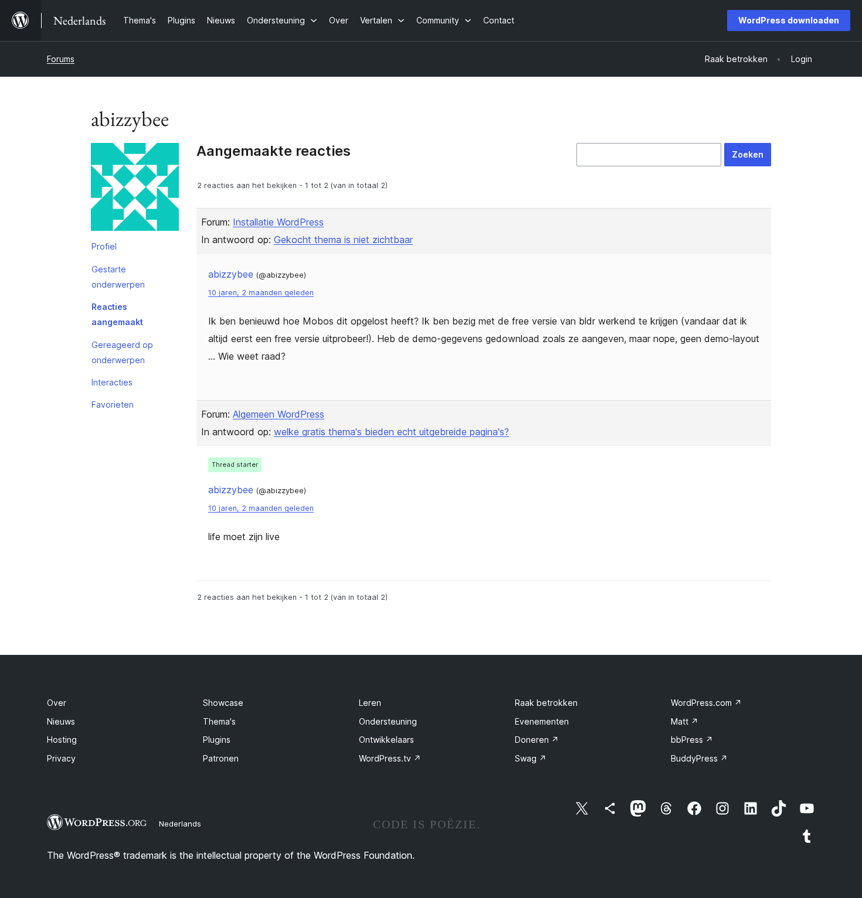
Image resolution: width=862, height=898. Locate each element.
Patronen (221, 758)
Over (56, 703)
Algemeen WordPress (278, 414)
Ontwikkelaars (386, 740)
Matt (684, 721)
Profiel (104, 246)
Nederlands (180, 823)
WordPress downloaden (788, 20)
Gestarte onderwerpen (118, 276)
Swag (531, 758)
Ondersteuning (388, 721)
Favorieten (112, 404)
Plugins (216, 740)
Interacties (112, 382)
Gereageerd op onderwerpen (122, 352)
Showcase (223, 703)
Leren (370, 703)
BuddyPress (699, 758)
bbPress (692, 740)
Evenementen (542, 721)
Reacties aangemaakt (117, 314)
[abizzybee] (135, 189)
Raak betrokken (546, 703)
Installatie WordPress (278, 222)
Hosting (62, 740)
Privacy (61, 758)
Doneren (537, 740)
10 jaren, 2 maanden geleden (261, 292)
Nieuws (61, 721)
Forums (60, 59)
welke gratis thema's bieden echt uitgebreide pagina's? (391, 432)
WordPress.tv (390, 758)
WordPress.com (706, 703)
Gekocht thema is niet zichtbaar (343, 239)
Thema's (219, 721)
